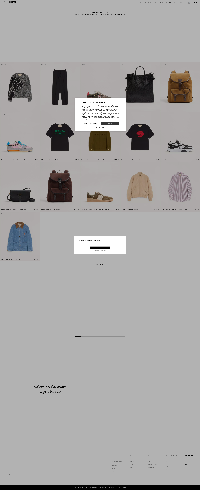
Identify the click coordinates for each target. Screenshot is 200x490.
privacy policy (87, 119)
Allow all (110, 123)
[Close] (120, 240)
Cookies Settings (100, 127)
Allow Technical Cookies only (90, 123)
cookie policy (116, 117)
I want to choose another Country (100, 250)
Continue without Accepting (114, 100)
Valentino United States (100, 247)
